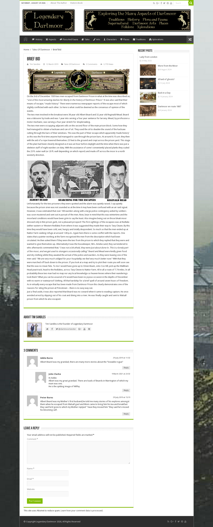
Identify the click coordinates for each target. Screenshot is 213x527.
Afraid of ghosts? (166, 79)
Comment (32, 439)
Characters (111, 39)
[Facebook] (161, 3)
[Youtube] (171, 3)
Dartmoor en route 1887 (169, 106)
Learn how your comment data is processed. (82, 510)
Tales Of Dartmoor (41, 49)
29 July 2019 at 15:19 (121, 397)
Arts (98, 39)
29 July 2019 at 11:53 (121, 358)
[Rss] (154, 3)
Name (30, 468)
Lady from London (148, 57)
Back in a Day (164, 93)
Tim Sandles (35, 64)
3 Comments (91, 64)
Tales (87, 39)
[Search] (191, 3)
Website (31, 489)
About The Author (59, 3)
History (39, 39)
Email (30, 479)
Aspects (52, 39)
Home (25, 39)
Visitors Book (76, 3)
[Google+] (158, 3)
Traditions (141, 39)
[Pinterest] (167, 3)
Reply (126, 368)
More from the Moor (168, 66)
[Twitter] (164, 3)
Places (126, 39)
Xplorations (157, 39)
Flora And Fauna (70, 39)
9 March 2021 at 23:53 (121, 374)
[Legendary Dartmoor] (48, 20)
